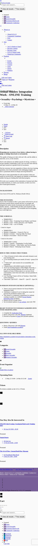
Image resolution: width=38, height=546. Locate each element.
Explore (6, 56)
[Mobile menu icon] (19, 1)
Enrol (18, 316)
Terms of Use (13, 474)
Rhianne (23, 314)
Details (6, 124)
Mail (6, 540)
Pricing (6, 72)
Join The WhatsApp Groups (24, 469)
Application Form (17, 313)
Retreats (9, 63)
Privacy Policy (4, 474)
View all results (7, 9)
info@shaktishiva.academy (15, 327)
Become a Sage (11, 50)
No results (20, 9)
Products (9, 70)
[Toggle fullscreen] (4, 505)
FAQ (8, 38)
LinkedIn (8, 538)
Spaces (9, 68)
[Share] (2, 505)
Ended (30, 378)
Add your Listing (6, 77)
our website (22, 302)
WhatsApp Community (14, 54)
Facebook (8, 534)
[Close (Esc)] (0, 505)
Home (2, 473)
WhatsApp (8, 535)
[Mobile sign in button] (1, 81)
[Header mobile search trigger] (1, 87)
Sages (9, 66)
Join (5, 42)
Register (11, 79)
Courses (9, 64)
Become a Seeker (12, 48)
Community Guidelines (14, 36)
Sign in (4, 79)
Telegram (8, 537)
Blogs (6, 74)
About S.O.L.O (12, 34)
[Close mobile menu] (1, 26)
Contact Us (32, 473)
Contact (9, 40)
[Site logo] (5, 3)
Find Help (21, 474)
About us (7, 30)
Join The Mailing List (7, 469)
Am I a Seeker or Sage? (14, 46)
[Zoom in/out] (6, 505)
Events (9, 61)
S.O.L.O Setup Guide (13, 52)
